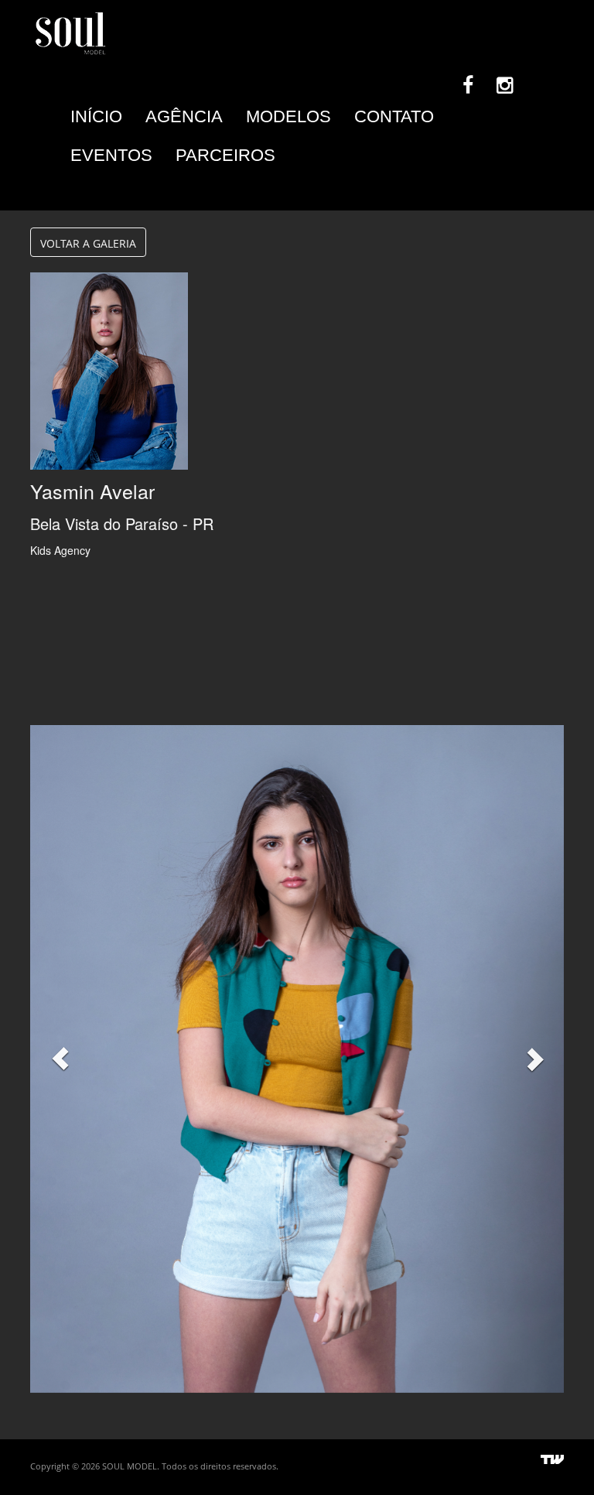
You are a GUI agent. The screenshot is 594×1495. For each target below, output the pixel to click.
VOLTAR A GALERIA (88, 243)
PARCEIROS (225, 155)
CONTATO (394, 116)
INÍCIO (96, 116)
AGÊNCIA (184, 116)
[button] (60, 1059)
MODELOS (288, 116)
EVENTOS (111, 155)
